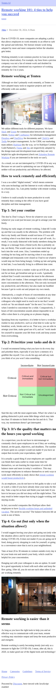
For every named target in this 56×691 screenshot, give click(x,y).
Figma (19, 148)
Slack (3, 131)
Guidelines (27, 671)
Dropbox (5, 138)
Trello (4, 141)
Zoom (13, 131)
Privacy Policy (8, 677)
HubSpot (17, 144)
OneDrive (18, 138)
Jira (28, 148)
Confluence (24, 135)
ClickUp (45, 138)
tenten (3, 19)
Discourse (17, 683)
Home (4, 671)
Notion (11, 135)
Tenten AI (5, 3)
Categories (15, 671)
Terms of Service (43, 671)
